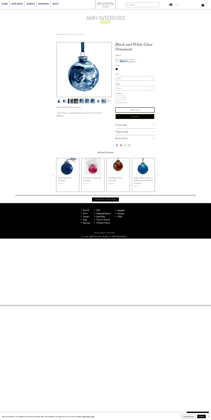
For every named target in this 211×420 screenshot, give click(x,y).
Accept (201, 416)
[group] (105, 175)
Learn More (131, 61)
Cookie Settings (188, 416)
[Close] (208, 416)
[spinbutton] (120, 98)
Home (59, 34)
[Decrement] (117, 98)
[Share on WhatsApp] (125, 145)
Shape (118, 84)
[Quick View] (67, 166)
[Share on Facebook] (117, 145)
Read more (60, 115)
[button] (202, 4)
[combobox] (134, 78)
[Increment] (123, 98)
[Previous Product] (53, 175)
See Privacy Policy (88, 416)
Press (85, 219)
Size (117, 74)
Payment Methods (103, 219)
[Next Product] (158, 175)
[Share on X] (129, 145)
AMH (99, 3)
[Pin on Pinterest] (121, 145)
